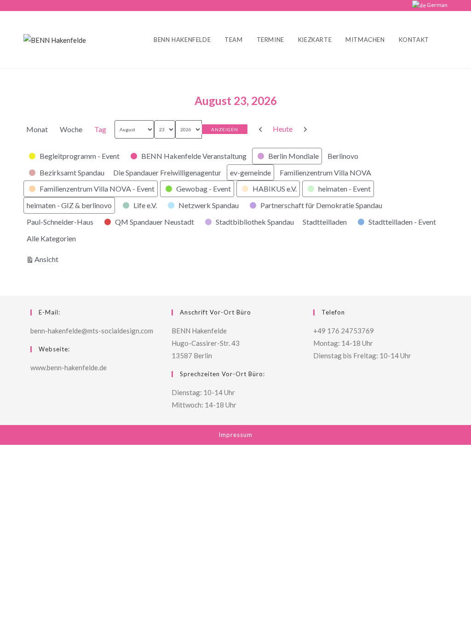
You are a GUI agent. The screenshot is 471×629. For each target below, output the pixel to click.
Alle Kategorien (51, 238)
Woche (71, 129)
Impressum (235, 434)
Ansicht (47, 258)
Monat (37, 129)
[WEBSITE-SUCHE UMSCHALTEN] (445, 40)
